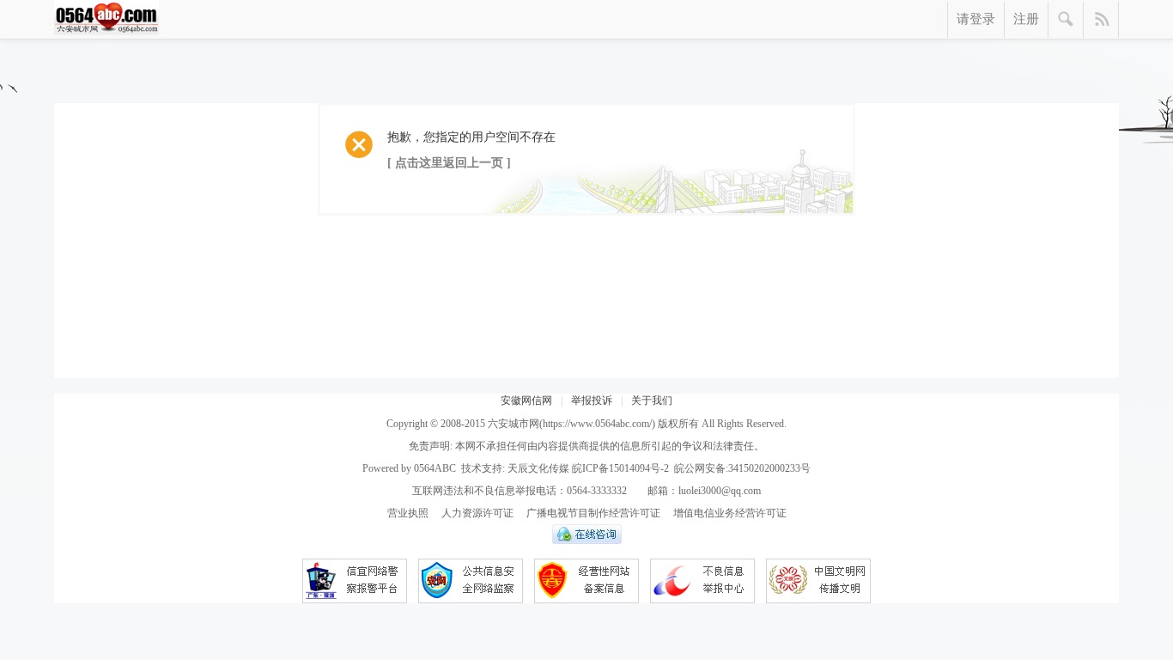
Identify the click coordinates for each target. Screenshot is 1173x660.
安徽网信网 (526, 400)
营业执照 (407, 513)
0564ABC (435, 468)
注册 (1026, 19)
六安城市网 (513, 424)
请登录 (976, 19)
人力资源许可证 (477, 513)
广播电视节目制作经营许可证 (593, 513)
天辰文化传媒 (538, 468)
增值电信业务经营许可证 (730, 513)
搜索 (1066, 20)
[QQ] (587, 541)
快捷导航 (1101, 20)
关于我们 (651, 400)
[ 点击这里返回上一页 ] (449, 162)
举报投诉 (591, 400)
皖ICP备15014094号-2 (620, 468)
